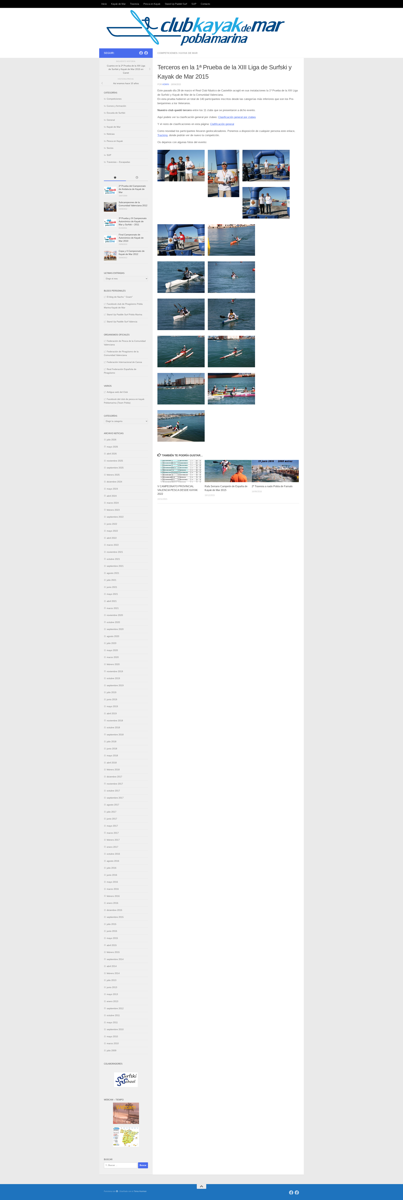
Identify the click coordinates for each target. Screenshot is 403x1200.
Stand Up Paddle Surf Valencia (122, 321)
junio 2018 (112, 748)
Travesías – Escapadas (118, 162)
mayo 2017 (112, 826)
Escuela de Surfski (116, 113)
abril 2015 (112, 945)
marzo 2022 (113, 545)
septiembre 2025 (115, 467)
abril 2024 (112, 496)
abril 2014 (112, 966)
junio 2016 (112, 875)
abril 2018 (112, 762)
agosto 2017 (113, 804)
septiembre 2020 (115, 629)
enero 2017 (112, 847)
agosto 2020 (113, 636)
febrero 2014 (113, 973)
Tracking (162, 135)
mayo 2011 (112, 1022)
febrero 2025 (113, 474)
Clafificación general (222, 124)
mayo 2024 (112, 489)
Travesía (134, 4)
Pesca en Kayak (151, 4)
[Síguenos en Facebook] (141, 53)
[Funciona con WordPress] (117, 1191)
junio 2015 (112, 931)
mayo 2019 (112, 706)
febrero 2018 (113, 769)
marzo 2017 (113, 833)
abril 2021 (112, 601)
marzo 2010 (113, 1043)
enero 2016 (112, 903)
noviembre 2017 (115, 783)
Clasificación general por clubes (237, 117)
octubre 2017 (113, 790)
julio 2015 (111, 924)
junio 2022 (112, 524)
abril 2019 (112, 713)
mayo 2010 (112, 1036)
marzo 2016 (113, 889)
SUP (193, 4)
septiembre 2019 (115, 685)
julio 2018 (111, 741)
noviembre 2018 (115, 720)
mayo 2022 (112, 531)
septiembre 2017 (115, 797)
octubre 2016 (113, 854)
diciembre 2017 (114, 776)
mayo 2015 (112, 938)
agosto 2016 (113, 861)
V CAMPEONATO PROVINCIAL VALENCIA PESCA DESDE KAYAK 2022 (177, 490)
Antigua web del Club (117, 392)
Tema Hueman (140, 1191)
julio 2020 (111, 643)
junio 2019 (112, 699)
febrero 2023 (113, 510)
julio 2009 (111, 1050)
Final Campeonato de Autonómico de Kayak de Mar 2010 (131, 237)
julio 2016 (111, 868)
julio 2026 (111, 439)
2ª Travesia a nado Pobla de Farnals (272, 486)
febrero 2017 (113, 840)
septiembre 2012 (115, 1008)
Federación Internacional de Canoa (124, 362)
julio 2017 (111, 812)
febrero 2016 (113, 896)
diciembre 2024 (114, 481)
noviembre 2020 (115, 615)
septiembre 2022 (115, 517)
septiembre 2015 (115, 917)
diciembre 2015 (114, 910)
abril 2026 (112, 453)
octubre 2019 (113, 678)
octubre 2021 (113, 559)
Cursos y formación (116, 106)
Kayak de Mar (118, 4)
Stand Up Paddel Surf (176, 4)
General (111, 120)
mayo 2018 (112, 755)
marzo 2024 (113, 503)
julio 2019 (111, 692)
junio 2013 (112, 987)
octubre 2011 (113, 1015)
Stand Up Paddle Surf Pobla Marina (124, 314)
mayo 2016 (112, 882)
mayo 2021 (112, 594)
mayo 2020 (112, 650)
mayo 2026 (112, 446)
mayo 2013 (112, 994)
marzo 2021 (113, 608)
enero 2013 (112, 1001)
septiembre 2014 (115, 959)
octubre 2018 (113, 727)
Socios (110, 148)
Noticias (111, 134)
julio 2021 (111, 580)
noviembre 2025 (115, 460)
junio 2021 (112, 587)
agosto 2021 (113, 573)
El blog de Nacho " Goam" (120, 297)
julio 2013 (111, 980)
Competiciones (167, 53)
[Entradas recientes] (137, 178)
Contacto (205, 4)
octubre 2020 (113, 622)
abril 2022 (112, 538)
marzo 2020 (113, 657)
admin (165, 84)
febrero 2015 (113, 952)
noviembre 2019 (115, 671)
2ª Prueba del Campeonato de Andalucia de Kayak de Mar (132, 189)
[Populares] (115, 178)
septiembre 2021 (115, 566)
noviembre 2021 (115, 552)
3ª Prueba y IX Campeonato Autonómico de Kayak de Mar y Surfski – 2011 (133, 221)
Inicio (104, 4)
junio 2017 (112, 818)
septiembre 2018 (115, 734)
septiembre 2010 (115, 1029)
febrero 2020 (113, 664)
